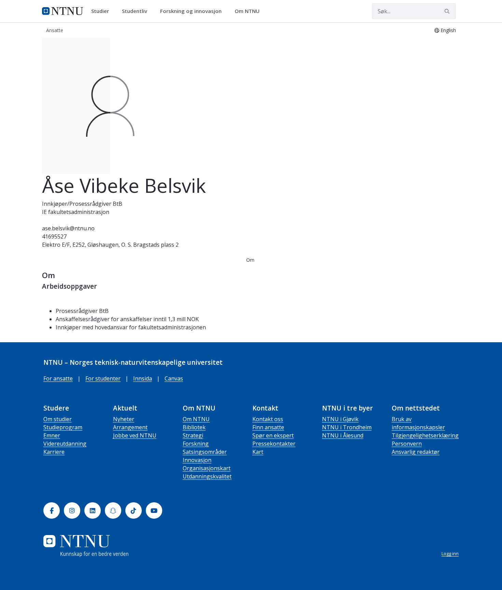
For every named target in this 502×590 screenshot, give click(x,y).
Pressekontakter (273, 443)
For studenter (103, 378)
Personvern (407, 443)
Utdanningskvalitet (207, 476)
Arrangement (130, 427)
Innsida (142, 378)
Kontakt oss (267, 419)
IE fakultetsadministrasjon (75, 212)
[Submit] (448, 11)
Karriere (54, 452)
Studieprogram (62, 427)
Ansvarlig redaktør (416, 452)
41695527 (54, 236)
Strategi (193, 435)
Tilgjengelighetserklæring (425, 435)
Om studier (57, 419)
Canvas (174, 378)
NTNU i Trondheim (347, 427)
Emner (51, 435)
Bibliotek (194, 427)
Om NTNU (196, 419)
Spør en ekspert (273, 435)
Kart (257, 452)
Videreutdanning (64, 443)
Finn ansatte (268, 427)
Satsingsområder (205, 452)
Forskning (196, 443)
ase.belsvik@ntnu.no (68, 228)
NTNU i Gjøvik (340, 419)
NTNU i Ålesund (342, 435)
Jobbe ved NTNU (134, 435)
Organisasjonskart (207, 468)
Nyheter (123, 419)
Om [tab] (250, 260)
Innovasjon (197, 460)
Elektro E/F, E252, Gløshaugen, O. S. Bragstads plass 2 (110, 244)
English (448, 30)
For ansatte (58, 378)
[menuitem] (102, 11)
